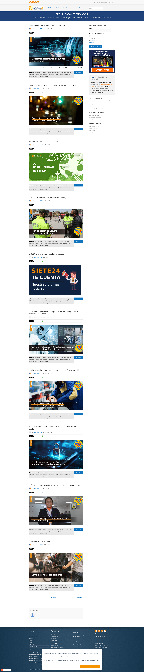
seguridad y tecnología (40, 72)
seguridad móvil (62, 72)
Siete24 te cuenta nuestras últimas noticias (46, 254)
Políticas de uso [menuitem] (33, 646)
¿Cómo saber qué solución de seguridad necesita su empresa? (54, 485)
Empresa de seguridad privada (36, 649)
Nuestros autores (95, 124)
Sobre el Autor (34, 610)
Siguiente (79, 597)
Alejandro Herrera (94, 126)
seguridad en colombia (41, 74)
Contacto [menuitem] (31, 644)
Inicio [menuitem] (30, 634)
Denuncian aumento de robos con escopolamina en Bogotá (54, 85)
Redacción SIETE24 (38, 29)
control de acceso (33, 76)
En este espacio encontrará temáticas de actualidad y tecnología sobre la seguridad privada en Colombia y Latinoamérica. (72, 18)
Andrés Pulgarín (93, 130)
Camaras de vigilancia (52, 72)
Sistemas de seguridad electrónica (36, 662)
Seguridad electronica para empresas (37, 656)
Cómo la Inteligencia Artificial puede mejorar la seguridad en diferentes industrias (54, 312)
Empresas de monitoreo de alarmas (37, 660)
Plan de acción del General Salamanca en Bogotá (49, 197)
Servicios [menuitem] (31, 638)
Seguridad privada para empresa (36, 651)
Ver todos (53, 597)
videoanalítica (42, 76)
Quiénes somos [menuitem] (33, 636)
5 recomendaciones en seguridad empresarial (48, 25)
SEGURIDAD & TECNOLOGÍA (72, 14)
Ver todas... (91, 120)
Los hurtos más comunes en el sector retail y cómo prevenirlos (55, 370)
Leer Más (78, 72)
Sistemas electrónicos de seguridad (36, 664)
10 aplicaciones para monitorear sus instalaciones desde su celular (53, 427)
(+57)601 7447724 (111, 2)
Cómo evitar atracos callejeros (41, 541)
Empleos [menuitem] (31, 642)
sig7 (47, 76)
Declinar (95, 666)
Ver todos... (91, 133)
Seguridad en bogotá (53, 74)
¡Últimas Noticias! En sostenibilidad (43, 141)
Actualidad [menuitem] (31, 640)
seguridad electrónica (64, 74)
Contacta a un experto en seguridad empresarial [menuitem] (75, 8)
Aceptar (85, 666)
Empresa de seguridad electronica (36, 654)
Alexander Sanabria (94, 128)
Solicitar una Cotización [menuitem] (54, 8)
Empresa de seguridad (34, 652)
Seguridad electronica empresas (36, 658)
